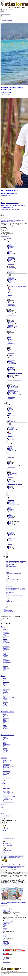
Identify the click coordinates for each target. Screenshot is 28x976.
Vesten (4, 635)
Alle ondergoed (11, 305)
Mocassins (5, 657)
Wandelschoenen (6, 660)
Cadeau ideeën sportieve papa (9, 796)
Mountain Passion (6, 764)
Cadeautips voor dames (8, 802)
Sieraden (5, 699)
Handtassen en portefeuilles (8, 700)
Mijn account (6, 910)
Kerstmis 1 (5, 774)
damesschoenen (6, 693)
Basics (4, 555)
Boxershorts (5, 655)
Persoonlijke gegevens (7, 933)
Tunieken (5, 684)
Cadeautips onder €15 (7, 798)
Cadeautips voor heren (7, 800)
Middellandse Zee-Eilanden (8, 766)
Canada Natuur (6, 762)
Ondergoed (5, 652)
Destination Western (7, 772)
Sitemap (4, 936)
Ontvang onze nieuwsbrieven (9, 611)
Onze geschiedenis (7, 939)
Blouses (4, 685)
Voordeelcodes (6, 945)
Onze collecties (6, 944)
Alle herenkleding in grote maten (15, 373)
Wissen (2, 10)
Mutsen (4, 669)
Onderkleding (6, 729)
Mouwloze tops (6, 686)
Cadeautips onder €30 (7, 799)
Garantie (5, 928)
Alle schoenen (11, 327)
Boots (4, 659)
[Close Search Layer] (2, 15)
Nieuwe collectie (6, 238)
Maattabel (5, 929)
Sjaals (4, 667)
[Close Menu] (6, 402)
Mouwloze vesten (6, 689)
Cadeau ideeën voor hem (8, 792)
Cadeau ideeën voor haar (8, 793)
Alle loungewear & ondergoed (14, 380)
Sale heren (5, 809)
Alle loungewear (11, 315)
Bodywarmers (6, 636)
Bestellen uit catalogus (7, 610)
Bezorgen (5, 925)
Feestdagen (5, 797)
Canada (4, 775)
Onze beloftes (6, 942)
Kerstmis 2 (5, 776)
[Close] (1, 620)
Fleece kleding (6, 633)
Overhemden (5, 640)
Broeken (5, 643)
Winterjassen (5, 630)
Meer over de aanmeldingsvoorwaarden (10, 228)
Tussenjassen (5, 632)
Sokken (4, 653)
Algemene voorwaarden (8, 932)
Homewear (5, 750)
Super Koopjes (6, 773)
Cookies (5, 935)
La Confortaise (6, 960)
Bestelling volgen (6, 911)
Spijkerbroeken (6, 642)
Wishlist (4, 609)
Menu (2, 1)
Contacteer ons (6, 923)
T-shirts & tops (6, 690)
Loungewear (5, 663)
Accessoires (5, 666)
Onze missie (5, 941)
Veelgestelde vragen (7, 922)
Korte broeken (6, 646)
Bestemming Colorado (7, 760)
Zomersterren (6, 767)
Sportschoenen (6, 661)
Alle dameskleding (12, 429)
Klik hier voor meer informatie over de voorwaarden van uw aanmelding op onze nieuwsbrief (14, 873)
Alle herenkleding (12, 282)
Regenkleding (6, 649)
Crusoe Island (6, 765)
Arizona (4, 761)
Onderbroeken (6, 654)
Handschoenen (6, 668)
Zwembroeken (6, 650)
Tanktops (5, 639)
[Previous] (2, 17)
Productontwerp (6, 943)
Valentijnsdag (6, 791)
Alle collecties (11, 398)
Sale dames (5, 810)
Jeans (4, 727)
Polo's (4, 641)
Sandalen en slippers (7, 662)
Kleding (4, 629)
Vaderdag (5, 794)
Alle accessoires (11, 343)
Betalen (4, 924)
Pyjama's (5, 705)
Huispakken (5, 704)
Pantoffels (5, 664)
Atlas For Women (6, 959)
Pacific (4, 768)
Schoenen (5, 656)
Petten (4, 670)
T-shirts (4, 637)
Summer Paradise (6, 771)
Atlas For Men (6, 958)
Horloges (5, 698)
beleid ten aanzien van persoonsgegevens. (12, 883)
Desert (4, 769)
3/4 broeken (5, 644)
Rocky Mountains (6, 778)
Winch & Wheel (6, 962)
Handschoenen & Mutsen (8, 697)
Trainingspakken (6, 647)
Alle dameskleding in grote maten (15, 484)
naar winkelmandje (4, 618)
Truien (4, 634)
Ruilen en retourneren (7, 926)
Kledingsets (5, 648)
